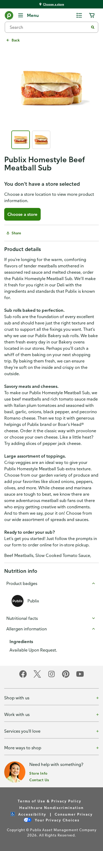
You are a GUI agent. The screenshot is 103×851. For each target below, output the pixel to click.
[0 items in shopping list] (79, 15)
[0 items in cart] (92, 15)
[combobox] (48, 27)
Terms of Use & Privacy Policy (49, 801)
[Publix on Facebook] (23, 677)
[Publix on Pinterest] (66, 677)
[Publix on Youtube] (80, 677)
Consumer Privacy (74, 814)
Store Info (38, 773)
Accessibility (31, 814)
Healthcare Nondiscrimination (51, 807)
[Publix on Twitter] (37, 677)
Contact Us (39, 780)
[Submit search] (92, 27)
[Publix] (9, 16)
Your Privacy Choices (56, 820)
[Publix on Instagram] (51, 677)
